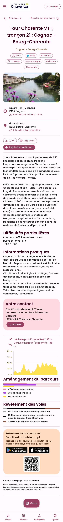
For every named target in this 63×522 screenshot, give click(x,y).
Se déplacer (39, 519)
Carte (33, 503)
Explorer (55, 519)
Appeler (17, 324)
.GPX (11, 140)
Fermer (54, 6)
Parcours (15, 18)
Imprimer (29, 140)
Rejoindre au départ (21, 147)
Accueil (8, 519)
